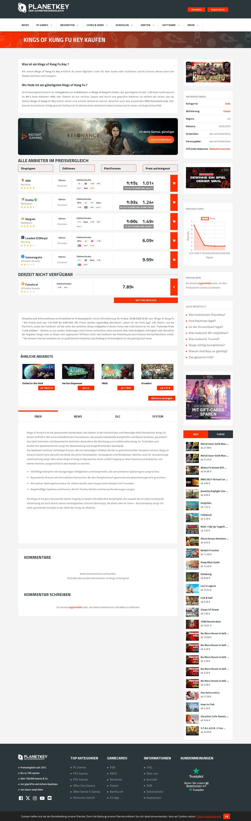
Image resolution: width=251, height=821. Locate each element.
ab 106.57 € (46, 388)
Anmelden (196, 9)
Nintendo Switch (84, 797)
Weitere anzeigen (161, 398)
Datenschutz (155, 791)
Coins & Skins (95, 25)
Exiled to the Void (32, 383)
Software (169, 25)
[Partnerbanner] (208, 177)
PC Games (42, 25)
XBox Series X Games (86, 791)
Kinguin (30, 218)
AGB (149, 785)
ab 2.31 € (165, 388)
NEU (195, 434)
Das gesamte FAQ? (201, 357)
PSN (112, 767)
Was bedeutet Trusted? (204, 338)
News (25, 25)
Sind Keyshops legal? (202, 320)
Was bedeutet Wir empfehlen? (208, 332)
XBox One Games (84, 785)
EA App (114, 797)
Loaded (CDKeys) (36, 238)
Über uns (152, 773)
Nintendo (116, 779)
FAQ (149, 767)
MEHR (191, 25)
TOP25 (221, 434)
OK (226, 816)
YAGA (104, 383)
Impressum (154, 797)
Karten (145, 25)
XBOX (113, 773)
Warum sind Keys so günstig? (208, 351)
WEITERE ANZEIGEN (146, 300)
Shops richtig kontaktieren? (207, 345)
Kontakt (152, 779)
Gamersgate (33, 257)
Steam (226, 111)
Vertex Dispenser (72, 383)
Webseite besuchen (219, 149)
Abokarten (67, 25)
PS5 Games (80, 779)
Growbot (146, 383)
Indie (227, 103)
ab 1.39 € (126, 388)
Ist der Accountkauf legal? (206, 326)
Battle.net (116, 791)
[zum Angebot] (174, 183)
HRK (28, 180)
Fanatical (31, 284)
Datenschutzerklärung (209, 816)
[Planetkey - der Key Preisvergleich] (43, 13)
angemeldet (205, 283)
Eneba (29, 199)
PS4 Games (80, 773)
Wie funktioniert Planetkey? (207, 314)
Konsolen (122, 25)
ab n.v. (86, 388)
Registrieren (218, 9)
